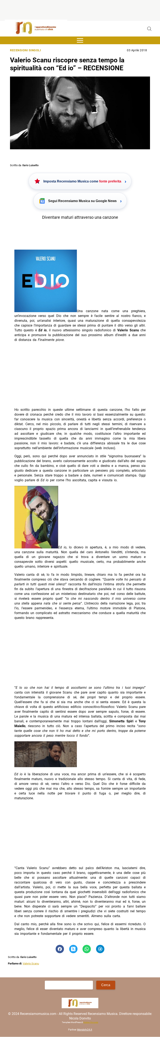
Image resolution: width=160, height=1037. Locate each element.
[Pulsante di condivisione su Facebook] (60, 949)
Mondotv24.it (84, 1029)
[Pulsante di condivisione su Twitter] (73, 949)
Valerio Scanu (31, 963)
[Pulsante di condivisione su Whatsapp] (86, 949)
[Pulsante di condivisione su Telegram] (100, 949)
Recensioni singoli (25, 50)
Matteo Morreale (90, 1022)
